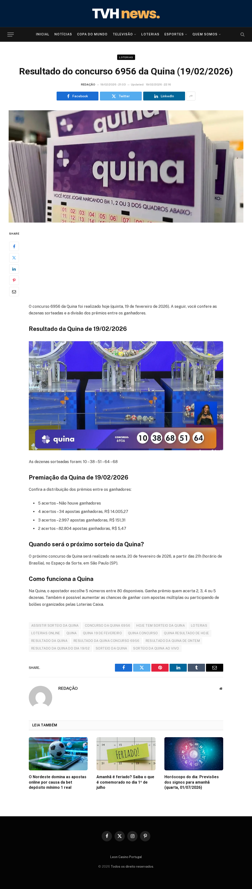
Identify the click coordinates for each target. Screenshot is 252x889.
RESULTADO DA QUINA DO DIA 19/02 (60, 648)
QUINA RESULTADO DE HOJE (186, 633)
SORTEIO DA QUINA (111, 648)
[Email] (14, 291)
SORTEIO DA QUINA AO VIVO (156, 648)
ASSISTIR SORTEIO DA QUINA (55, 625)
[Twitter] (14, 257)
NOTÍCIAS (63, 34)
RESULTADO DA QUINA (49, 641)
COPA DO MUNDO (92, 34)
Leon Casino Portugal (126, 857)
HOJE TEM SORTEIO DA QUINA (160, 625)
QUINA (71, 633)
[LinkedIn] (14, 269)
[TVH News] (126, 13)
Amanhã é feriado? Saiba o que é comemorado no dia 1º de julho (125, 782)
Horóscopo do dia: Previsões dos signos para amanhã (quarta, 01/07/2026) (191, 782)
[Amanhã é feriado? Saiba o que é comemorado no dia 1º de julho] (125, 753)
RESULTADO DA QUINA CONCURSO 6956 (106, 641)
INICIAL (42, 34)
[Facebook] (14, 246)
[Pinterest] (14, 280)
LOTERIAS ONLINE (45, 633)
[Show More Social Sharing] (191, 96)
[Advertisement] (126, 266)
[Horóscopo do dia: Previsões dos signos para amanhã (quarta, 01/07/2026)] (193, 753)
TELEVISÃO (123, 34)
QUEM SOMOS (205, 34)
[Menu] (10, 34)
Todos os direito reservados (132, 866)
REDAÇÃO (88, 84)
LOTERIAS (150, 34)
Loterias (126, 57)
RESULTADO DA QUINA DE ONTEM (173, 641)
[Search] (242, 34)
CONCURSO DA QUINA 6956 (107, 625)
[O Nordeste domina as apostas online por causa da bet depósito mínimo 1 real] (58, 753)
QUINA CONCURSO (143, 633)
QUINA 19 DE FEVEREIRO (102, 633)
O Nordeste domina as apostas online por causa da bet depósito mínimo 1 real (57, 782)
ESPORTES (174, 34)
